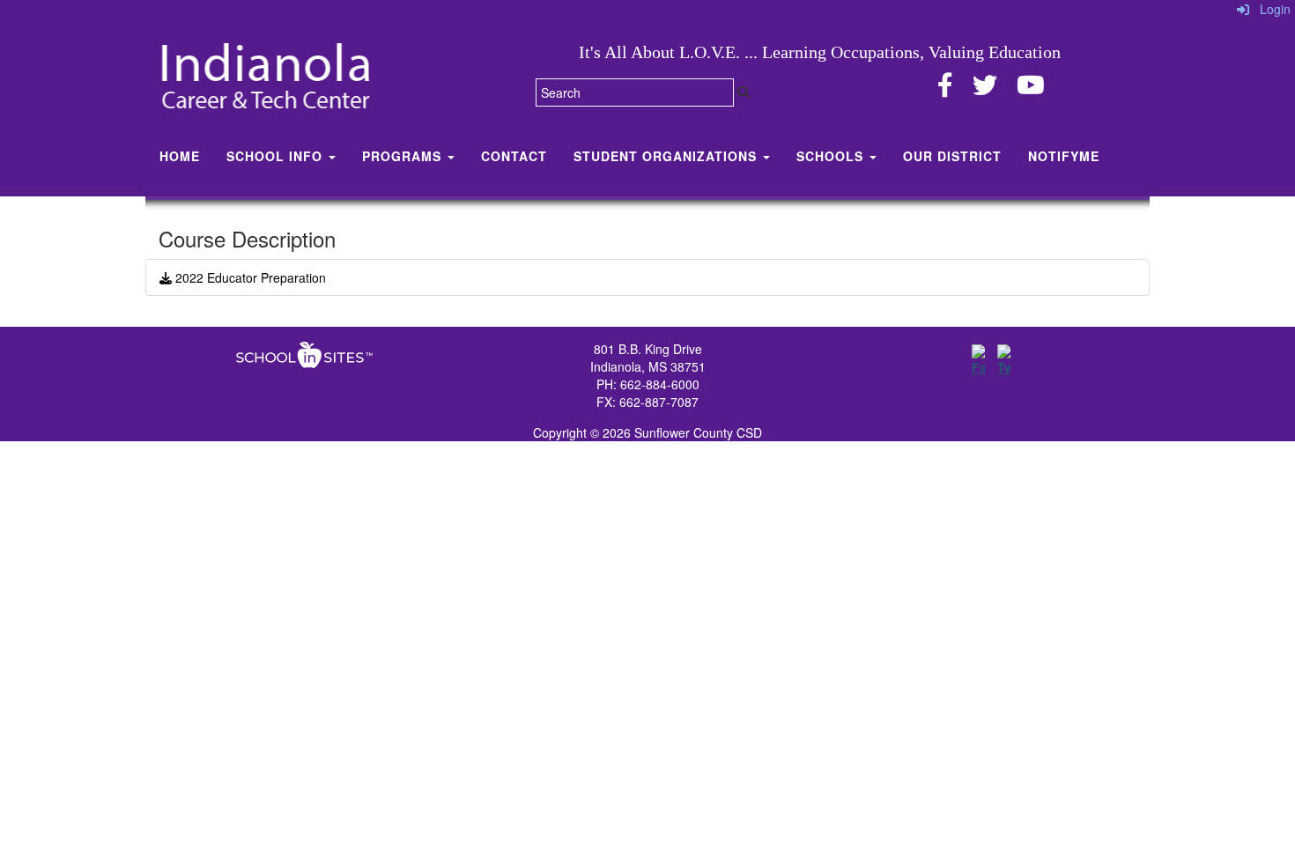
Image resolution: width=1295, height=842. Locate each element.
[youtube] (1031, 89)
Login (1270, 9)
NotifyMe (1063, 156)
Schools (832, 156)
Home (179, 156)
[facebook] (945, 89)
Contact (514, 156)
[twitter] (985, 89)
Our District (952, 156)
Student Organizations (667, 156)
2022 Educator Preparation (249, 277)
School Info (276, 156)
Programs (404, 156)
